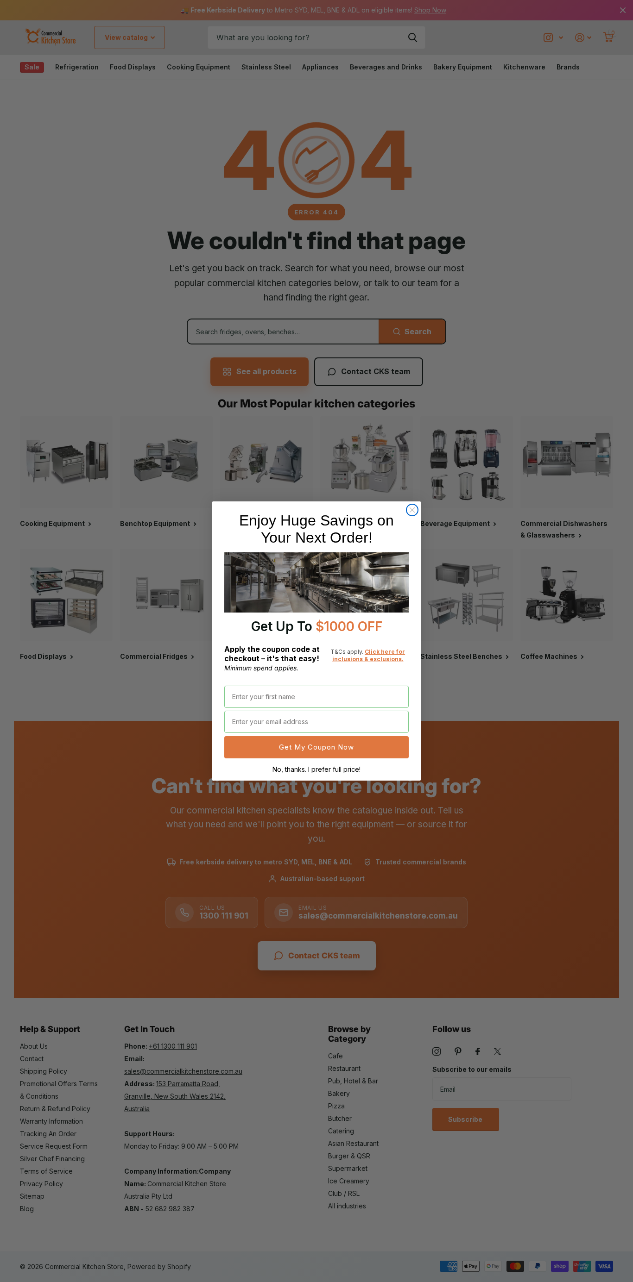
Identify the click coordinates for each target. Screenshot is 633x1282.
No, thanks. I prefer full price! (316, 769)
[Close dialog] (412, 510)
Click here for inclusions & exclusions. (368, 655)
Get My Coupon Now (316, 747)
